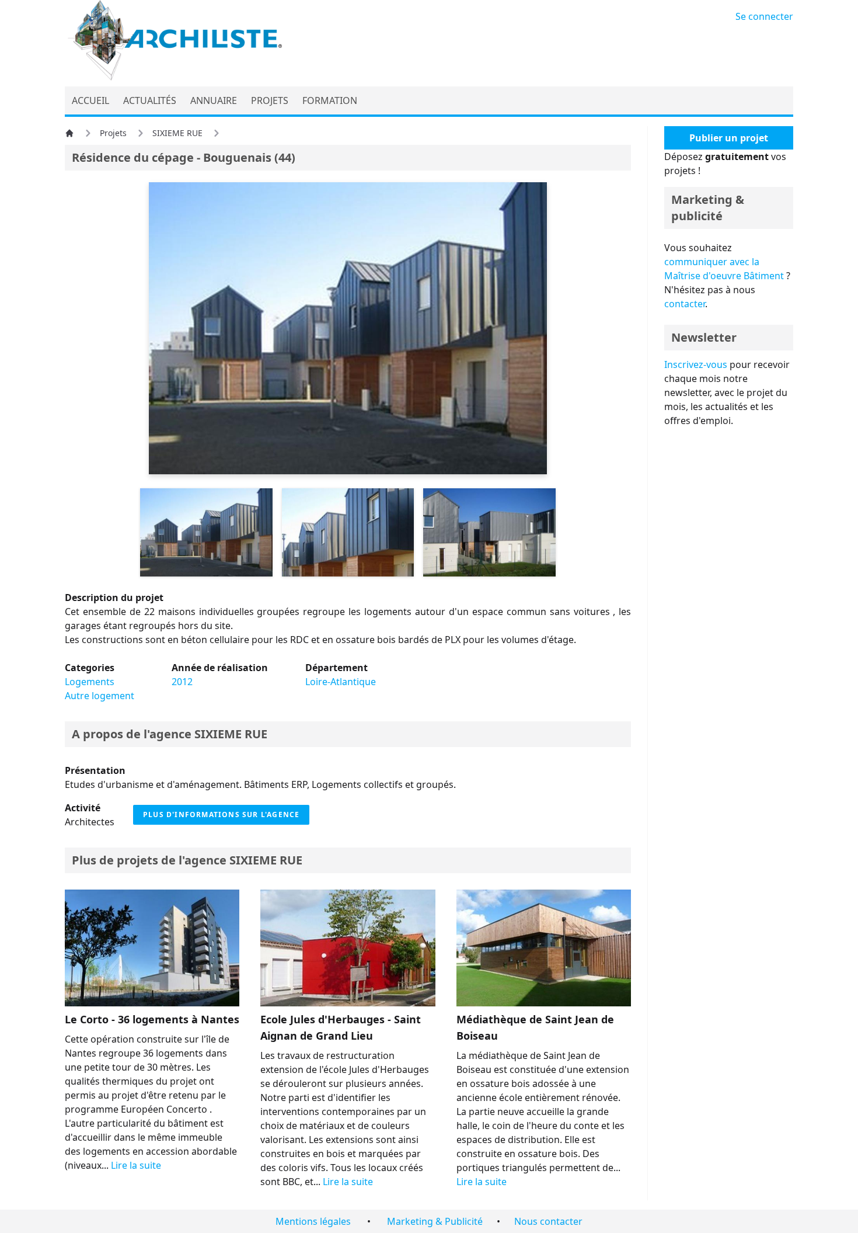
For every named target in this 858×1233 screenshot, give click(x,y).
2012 (182, 681)
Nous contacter (548, 1221)
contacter (684, 303)
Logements (89, 681)
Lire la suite (136, 1165)
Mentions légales (313, 1221)
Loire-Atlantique (340, 681)
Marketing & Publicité (435, 1221)
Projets (113, 132)
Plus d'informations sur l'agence (221, 814)
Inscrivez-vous (695, 364)
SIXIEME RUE (177, 132)
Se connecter (764, 16)
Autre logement (99, 695)
